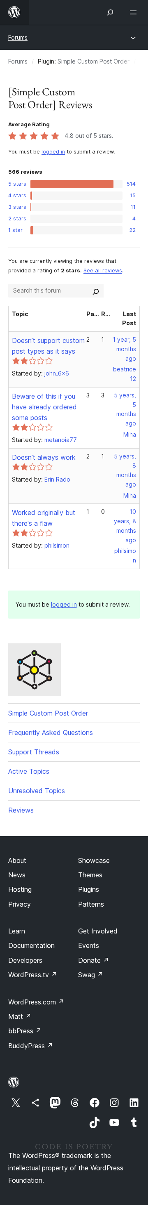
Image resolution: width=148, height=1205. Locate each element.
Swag (90, 975)
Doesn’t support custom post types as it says (48, 345)
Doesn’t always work (44, 457)
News (16, 875)
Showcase (94, 860)
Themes (90, 875)
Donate (93, 960)
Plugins (88, 889)
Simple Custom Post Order (94, 61)
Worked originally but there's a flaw (43, 517)
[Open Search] (110, 12)
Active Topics (28, 771)
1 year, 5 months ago (124, 349)
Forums (18, 37)
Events (88, 945)
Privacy (19, 904)
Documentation (31, 945)
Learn (16, 931)
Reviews (21, 810)
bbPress (25, 1031)
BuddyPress (30, 1046)
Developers (25, 960)
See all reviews (102, 270)
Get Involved (98, 931)
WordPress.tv (32, 975)
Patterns (91, 904)
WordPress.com (36, 1002)
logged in (53, 152)
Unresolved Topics (36, 791)
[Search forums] (96, 290)
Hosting (20, 889)
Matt (19, 1016)
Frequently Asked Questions (50, 732)
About (17, 860)
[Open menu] (135, 12)
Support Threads (33, 752)
